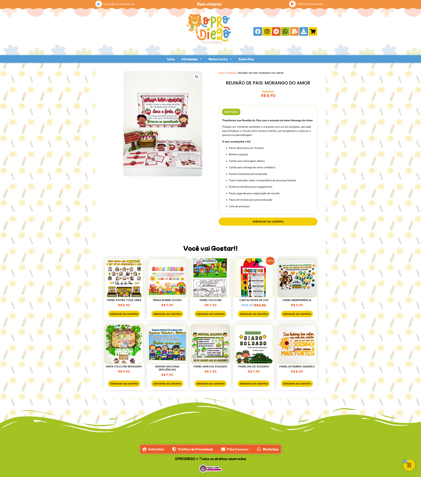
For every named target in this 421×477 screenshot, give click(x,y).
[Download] (303, 31)
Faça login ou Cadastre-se (119, 4)
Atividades (189, 59)
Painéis (231, 73)
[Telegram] (276, 31)
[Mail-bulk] (294, 31)
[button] (197, 77)
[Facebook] (257, 31)
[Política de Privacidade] (292, 4)
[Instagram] (267, 31)
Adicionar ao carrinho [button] (124, 314)
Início (171, 59)
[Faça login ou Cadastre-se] (98, 4)
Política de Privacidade (310, 4)
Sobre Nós (246, 59)
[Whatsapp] (285, 31)
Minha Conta (218, 59)
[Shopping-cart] (313, 31)
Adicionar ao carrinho (268, 221)
